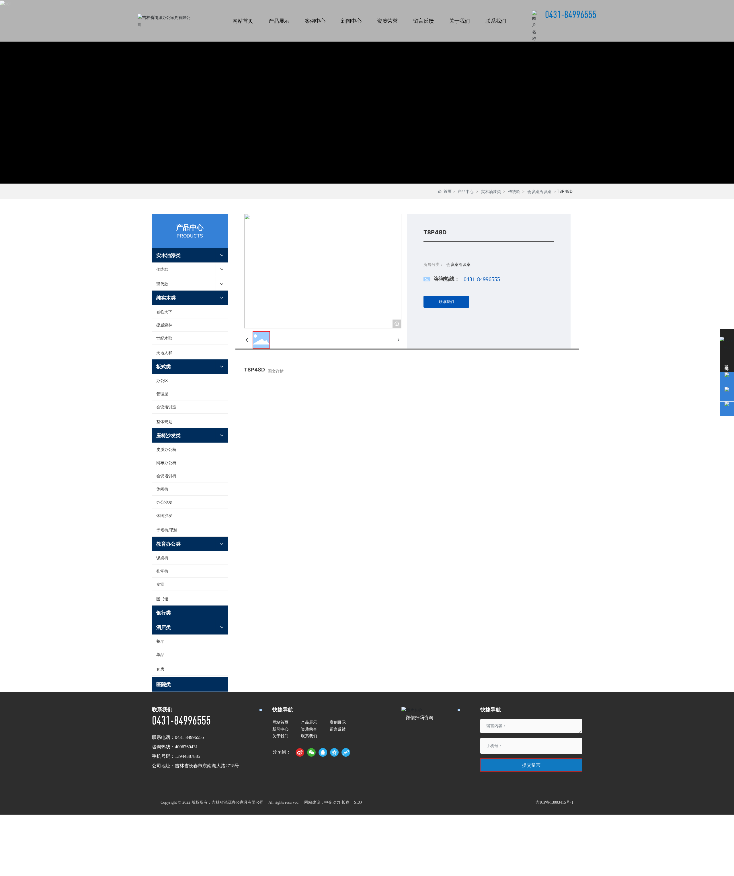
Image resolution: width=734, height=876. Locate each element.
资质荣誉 (309, 729)
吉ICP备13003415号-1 (554, 802)
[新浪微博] (300, 752)
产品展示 (309, 722)
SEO (358, 802)
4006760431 (186, 746)
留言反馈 (338, 729)
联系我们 (309, 735)
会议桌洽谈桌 (539, 191)
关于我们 (280, 735)
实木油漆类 (491, 191)
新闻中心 (280, 729)
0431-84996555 (570, 14)
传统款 (514, 191)
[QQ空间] (334, 752)
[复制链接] (345, 752)
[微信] (311, 752)
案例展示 (338, 722)
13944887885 (187, 756)
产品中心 (466, 191)
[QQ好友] (323, 752)
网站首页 (280, 722)
